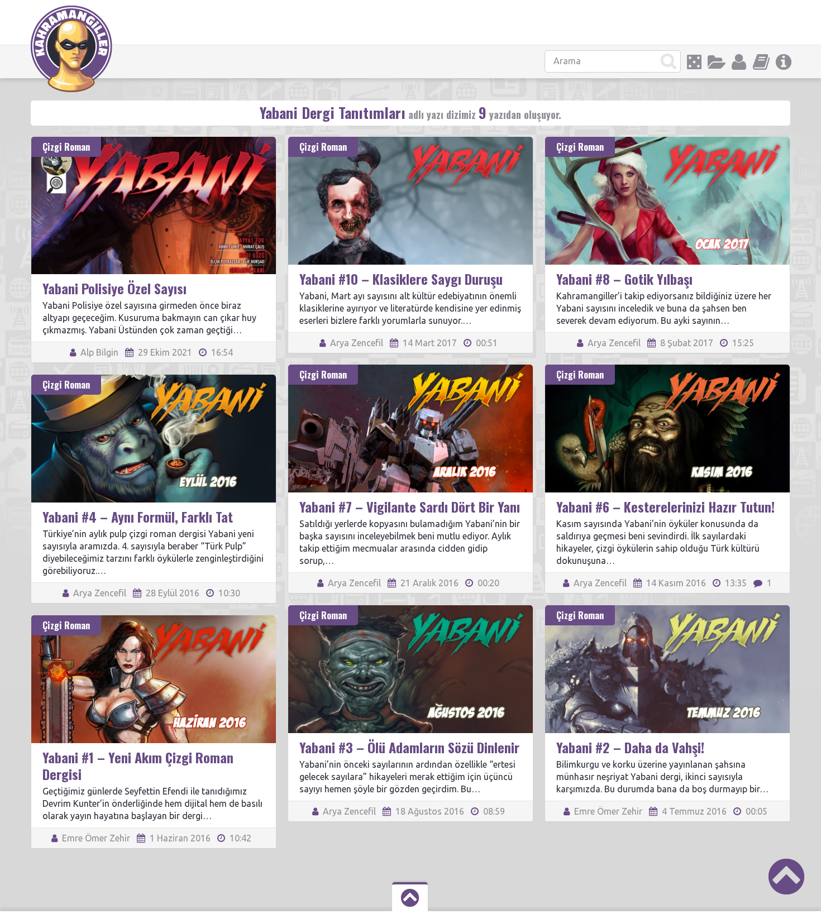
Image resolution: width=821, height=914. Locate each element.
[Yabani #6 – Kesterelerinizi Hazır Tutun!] (667, 370)
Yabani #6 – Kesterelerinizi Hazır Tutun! (665, 506)
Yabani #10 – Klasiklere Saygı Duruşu (401, 279)
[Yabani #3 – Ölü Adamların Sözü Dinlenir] (410, 610)
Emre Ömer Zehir (607, 811)
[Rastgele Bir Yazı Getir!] (694, 62)
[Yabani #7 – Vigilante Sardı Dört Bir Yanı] (410, 370)
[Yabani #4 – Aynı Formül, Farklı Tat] (153, 380)
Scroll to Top (786, 876)
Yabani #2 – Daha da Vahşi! (630, 747)
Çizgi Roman (66, 147)
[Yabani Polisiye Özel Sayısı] (153, 142)
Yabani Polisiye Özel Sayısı (114, 288)
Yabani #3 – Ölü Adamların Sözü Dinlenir (409, 747)
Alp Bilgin (98, 352)
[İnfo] (783, 62)
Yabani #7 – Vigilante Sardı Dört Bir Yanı (409, 506)
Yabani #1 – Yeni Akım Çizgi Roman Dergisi (137, 765)
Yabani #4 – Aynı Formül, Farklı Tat (137, 516)
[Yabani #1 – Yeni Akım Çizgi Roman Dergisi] (153, 620)
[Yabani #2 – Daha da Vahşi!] (667, 610)
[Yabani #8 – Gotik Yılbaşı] (667, 142)
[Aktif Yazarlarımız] (739, 62)
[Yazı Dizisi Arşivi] (761, 62)
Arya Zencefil (355, 343)
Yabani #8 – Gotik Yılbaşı (624, 279)
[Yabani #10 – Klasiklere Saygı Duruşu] (410, 142)
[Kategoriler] (716, 62)
